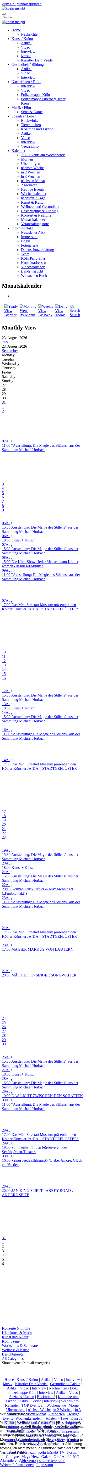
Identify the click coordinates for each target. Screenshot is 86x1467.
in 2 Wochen (30, 172)
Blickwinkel (30, 120)
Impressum (29, 237)
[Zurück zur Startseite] (13, 8)
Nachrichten (30, 34)
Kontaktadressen (33, 263)
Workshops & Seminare (20, 1346)
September (10, 351)
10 (4, 652)
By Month (27, 315)
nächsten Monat (33, 181)
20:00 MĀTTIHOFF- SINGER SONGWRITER (39, 975)
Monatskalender (33, 220)
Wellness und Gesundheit (40, 207)
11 (3, 656)
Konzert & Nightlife (36, 215)
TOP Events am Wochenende (43, 155)
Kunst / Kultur (22, 39)
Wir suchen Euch (34, 275)
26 (4, 1027)
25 (4, 1023)
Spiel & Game (32, 112)
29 (4, 1040)
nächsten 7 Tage (33, 198)
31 (4, 1238)
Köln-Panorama (33, 258)
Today (60, 315)
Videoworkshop (33, 267)
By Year (10, 315)
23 (4, 837)
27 (4, 1031)
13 (4, 665)
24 (4, 1018)
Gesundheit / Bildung (27, 64)
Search (75, 315)
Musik (26, 56)
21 (4, 829)
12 (4, 661)
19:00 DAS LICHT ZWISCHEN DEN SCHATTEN (42, 1096)
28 (4, 1035)
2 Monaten (29, 185)
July (5, 342)
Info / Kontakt (22, 228)
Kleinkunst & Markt (17, 1333)
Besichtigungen (13, 1354)
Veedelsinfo (30, 146)
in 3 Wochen (30, 176)
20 (4, 824)
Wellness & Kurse (15, 1350)
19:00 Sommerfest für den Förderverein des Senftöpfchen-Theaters (34, 1149)
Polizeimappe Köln (35, 95)
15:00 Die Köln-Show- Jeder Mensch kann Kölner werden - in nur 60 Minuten (40, 564)
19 (4, 820)
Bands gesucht (32, 271)
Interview (28, 52)
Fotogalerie (29, 245)
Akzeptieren (9, 1460)
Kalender (18, 151)
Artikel (26, 43)
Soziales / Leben (23, 116)
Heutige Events (32, 189)
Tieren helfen (31, 125)
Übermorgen (30, 164)
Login (25, 241)
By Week (45, 315)
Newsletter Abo (33, 232)
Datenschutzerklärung (37, 250)
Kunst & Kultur (33, 202)
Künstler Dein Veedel (37, 60)
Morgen (27, 159)
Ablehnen (26, 1460)
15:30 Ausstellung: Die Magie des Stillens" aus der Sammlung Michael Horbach (40, 529)
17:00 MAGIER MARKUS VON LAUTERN (37, 949)
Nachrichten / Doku (26, 82)
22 (4, 833)
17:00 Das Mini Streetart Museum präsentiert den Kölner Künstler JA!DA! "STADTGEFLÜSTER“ (40, 607)
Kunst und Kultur (15, 1337)
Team (25, 254)
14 (4, 669)
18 (4, 816)
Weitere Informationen (17, 1465)
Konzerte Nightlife (16, 1328)
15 (4, 674)
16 (4, 678)
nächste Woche (32, 168)
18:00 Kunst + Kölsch (18, 540)
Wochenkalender (33, 194)
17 (4, 811)
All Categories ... (14, 1358)
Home (16, 30)
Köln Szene (11, 1341)
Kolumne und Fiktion (37, 129)
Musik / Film (21, 108)
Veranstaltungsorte (35, 224)
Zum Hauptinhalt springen (22, 4)
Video (25, 47)
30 (4, 1044)
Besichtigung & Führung (40, 211)
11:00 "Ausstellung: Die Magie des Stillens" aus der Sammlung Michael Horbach (41, 447)
